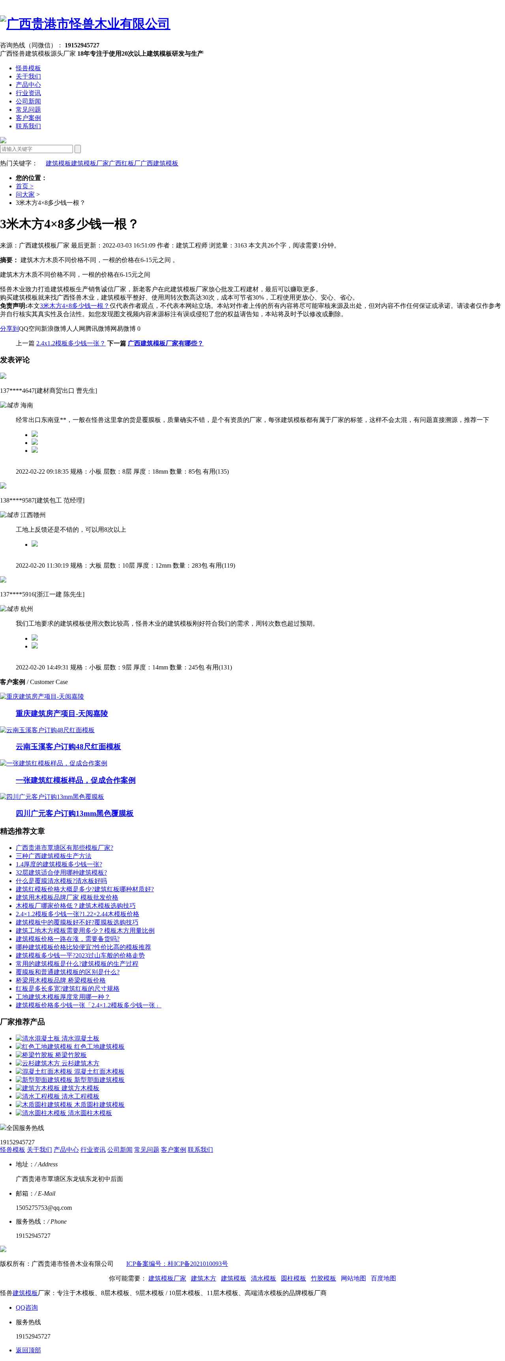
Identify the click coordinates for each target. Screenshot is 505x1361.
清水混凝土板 (80, 1038)
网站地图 (353, 1278)
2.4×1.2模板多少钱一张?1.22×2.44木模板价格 (77, 914)
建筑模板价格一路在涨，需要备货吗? (68, 938)
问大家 (25, 194)
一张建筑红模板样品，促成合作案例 (76, 780)
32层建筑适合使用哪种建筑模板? (61, 872)
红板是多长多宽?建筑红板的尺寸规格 (68, 988)
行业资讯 (28, 93)
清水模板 (263, 1278)
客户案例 (28, 117)
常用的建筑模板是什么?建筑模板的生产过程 (77, 963)
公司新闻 (28, 101)
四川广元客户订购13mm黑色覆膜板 (75, 813)
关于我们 (28, 76)
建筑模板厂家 (90, 163)
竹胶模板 (323, 1278)
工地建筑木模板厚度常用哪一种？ (63, 997)
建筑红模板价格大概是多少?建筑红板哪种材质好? (85, 889)
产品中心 (28, 84)
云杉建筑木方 (80, 1063)
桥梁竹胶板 (71, 1055)
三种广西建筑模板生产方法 (54, 856)
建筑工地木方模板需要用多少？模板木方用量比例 (85, 930)
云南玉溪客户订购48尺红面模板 (68, 746)
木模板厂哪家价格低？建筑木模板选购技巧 (76, 905)
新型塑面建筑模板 (99, 1079)
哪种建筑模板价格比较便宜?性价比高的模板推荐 (83, 947)
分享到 (9, 328)
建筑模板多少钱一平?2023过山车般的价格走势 (80, 955)
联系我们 (28, 126)
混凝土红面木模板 (99, 1071)
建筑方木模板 (80, 1088)
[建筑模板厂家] (85, 24)
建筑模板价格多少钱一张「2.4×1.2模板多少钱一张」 (88, 1005)
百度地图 (383, 1278)
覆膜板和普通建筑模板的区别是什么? (68, 972)
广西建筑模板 (159, 163)
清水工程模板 (80, 1096)
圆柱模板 (293, 1278)
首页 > (25, 186)
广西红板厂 (124, 163)
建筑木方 (203, 1278)
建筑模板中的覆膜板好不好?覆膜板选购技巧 (77, 922)
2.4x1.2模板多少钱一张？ (71, 343)
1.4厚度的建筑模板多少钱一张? (59, 864)
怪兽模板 (28, 68)
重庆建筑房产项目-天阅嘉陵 (62, 713)
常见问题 (28, 109)
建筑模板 (58, 163)
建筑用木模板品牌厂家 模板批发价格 (67, 897)
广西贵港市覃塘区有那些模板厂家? (64, 847)
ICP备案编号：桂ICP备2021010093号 (177, 1263)
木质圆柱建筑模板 (99, 1104)
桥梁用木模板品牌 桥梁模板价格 (61, 980)
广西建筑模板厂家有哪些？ (166, 343)
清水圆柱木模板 (90, 1113)
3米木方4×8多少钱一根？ (75, 305)
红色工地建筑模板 (99, 1046)
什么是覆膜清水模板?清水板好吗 (61, 880)
